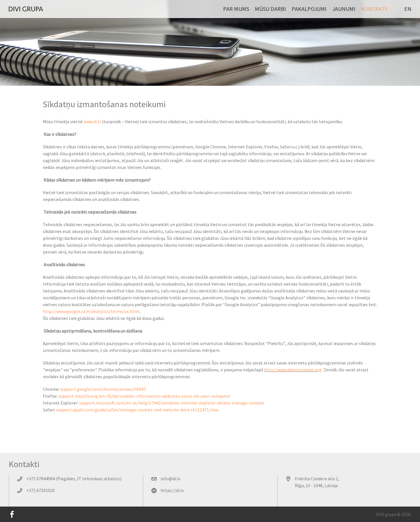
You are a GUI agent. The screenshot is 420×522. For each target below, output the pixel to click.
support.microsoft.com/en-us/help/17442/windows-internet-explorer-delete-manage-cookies (171, 403)
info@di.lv (170, 478)
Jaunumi (343, 8)
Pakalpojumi (309, 8)
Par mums (236, 8)
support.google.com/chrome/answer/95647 (103, 389)
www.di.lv (92, 121)
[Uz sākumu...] (26, 8)
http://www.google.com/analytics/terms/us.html (91, 311)
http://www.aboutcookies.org (293, 369)
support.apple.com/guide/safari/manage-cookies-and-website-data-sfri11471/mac (137, 410)
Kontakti (374, 8)
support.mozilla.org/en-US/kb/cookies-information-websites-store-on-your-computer (144, 396)
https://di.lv (172, 490)
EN (407, 8)
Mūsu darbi (270, 8)
